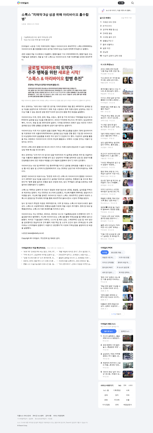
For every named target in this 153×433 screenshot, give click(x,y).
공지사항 (48, 415)
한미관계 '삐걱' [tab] (107, 267)
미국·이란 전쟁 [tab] (124, 257)
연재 (117, 405)
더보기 (116, 314)
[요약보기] (74, 30)
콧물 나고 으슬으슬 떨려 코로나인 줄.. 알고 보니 (39, 264)
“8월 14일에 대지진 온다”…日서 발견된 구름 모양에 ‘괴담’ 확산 (75, 252)
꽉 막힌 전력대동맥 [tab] (125, 272)
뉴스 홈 (106, 390)
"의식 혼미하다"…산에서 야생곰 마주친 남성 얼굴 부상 (75, 264)
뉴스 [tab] (119, 385)
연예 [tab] (124, 385)
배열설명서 (128, 405)
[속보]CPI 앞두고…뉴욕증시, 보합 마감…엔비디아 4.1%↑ (75, 255)
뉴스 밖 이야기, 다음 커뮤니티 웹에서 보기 (120, 10)
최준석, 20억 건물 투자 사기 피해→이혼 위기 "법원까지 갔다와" (39, 261)
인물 (127, 400)
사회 (127, 390)
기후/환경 (117, 390)
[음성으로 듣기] (78, 30)
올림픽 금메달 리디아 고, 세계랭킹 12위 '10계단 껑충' (75, 258)
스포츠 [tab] (130, 385)
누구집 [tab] (104, 252)
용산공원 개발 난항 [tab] (117, 252)
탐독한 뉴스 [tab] (125, 331)
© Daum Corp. (22, 425)
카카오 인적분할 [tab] (108, 262)
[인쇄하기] (90, 30)
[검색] (133, 3)
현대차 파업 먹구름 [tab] (124, 262)
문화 (106, 400)
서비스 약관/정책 (58, 415)
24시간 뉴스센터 (38, 415)
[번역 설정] (82, 30)
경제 (106, 395)
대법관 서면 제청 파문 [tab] (109, 257)
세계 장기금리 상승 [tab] (109, 272)
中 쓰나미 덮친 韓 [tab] (123, 267)
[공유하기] (128, 3)
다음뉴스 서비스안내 (24, 415)
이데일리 (24, 3)
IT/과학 (116, 400)
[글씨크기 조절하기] (86, 30)
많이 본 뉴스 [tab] (108, 331)
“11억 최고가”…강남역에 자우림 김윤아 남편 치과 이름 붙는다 (39, 255)
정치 (117, 395)
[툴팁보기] (133, 18)
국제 (127, 395)
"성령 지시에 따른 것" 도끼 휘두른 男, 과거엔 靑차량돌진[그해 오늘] (39, 258)
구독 (122, 3)
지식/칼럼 (106, 405)
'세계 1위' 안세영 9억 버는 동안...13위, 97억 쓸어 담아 (39, 252)
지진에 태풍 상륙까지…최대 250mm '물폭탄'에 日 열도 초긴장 (75, 261)
